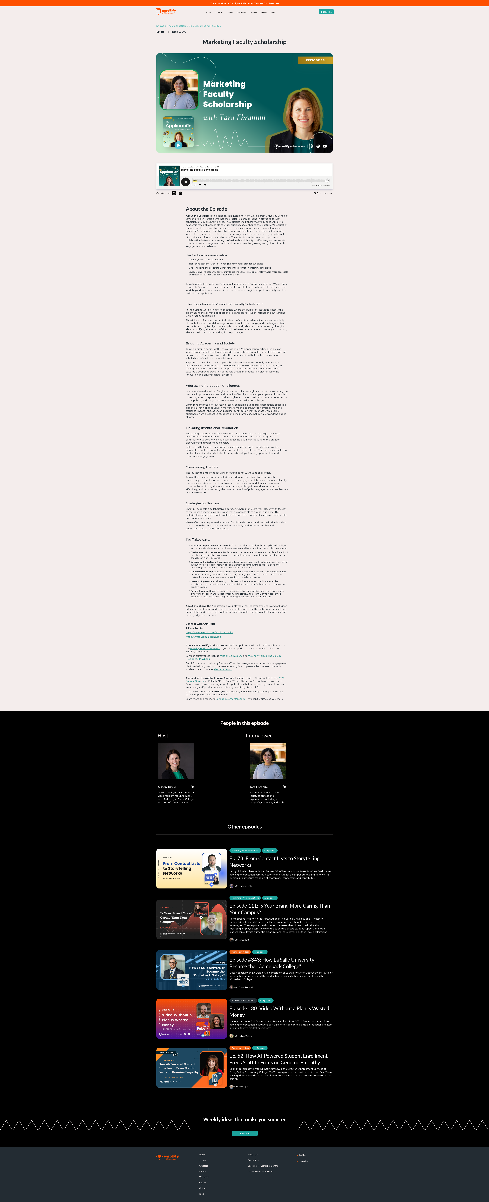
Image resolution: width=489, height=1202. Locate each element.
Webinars (241, 12)
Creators (219, 12)
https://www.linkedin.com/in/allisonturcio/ (209, 632)
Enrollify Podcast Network (205, 648)
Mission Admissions (231, 656)
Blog (273, 12)
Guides (264, 12)
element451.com (223, 669)
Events (230, 12)
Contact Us (253, 1160)
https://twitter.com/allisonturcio (203, 636)
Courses (253, 12)
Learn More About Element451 (263, 1166)
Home (202, 1154)
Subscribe (326, 11)
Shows (209, 12)
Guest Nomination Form (260, 1171)
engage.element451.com (230, 699)
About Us (252, 1154)
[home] (165, 11)
